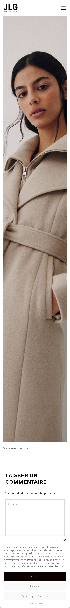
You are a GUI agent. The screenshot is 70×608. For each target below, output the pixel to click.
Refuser (35, 586)
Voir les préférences (35, 596)
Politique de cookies (35, 603)
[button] (64, 540)
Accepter (35, 576)
